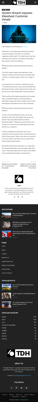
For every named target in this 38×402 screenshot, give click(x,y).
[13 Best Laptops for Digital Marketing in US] (6, 296)
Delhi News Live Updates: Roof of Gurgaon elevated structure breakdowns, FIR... (22, 224)
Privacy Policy (6, 269)
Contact (4, 254)
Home (3, 7)
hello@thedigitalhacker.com (22, 375)
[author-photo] (19, 183)
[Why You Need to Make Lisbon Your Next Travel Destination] (6, 215)
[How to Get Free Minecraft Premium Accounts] (6, 287)
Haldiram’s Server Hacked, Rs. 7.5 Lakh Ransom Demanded (9, 166)
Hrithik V (25, 46)
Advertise (11, 394)
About (3, 250)
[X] (22, 197)
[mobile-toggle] (3, 2)
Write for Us (19, 394)
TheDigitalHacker (24, 400)
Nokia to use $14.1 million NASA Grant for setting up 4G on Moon (28, 166)
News (8, 7)
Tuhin (5, 22)
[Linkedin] (21, 388)
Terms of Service (7, 273)
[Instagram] (19, 197)
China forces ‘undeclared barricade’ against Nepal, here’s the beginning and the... (24, 233)
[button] (35, 2)
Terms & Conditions (29, 394)
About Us (4, 394)
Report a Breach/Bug (8, 265)
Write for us (5, 257)
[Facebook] (15, 197)
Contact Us (23, 396)
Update (7, 9)
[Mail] (26, 388)
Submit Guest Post (7, 261)
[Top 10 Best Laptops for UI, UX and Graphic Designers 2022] (6, 304)
